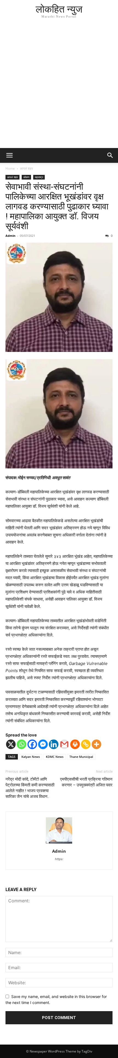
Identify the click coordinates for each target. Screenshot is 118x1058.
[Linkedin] (53, 744)
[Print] (75, 744)
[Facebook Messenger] (43, 744)
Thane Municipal (81, 757)
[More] (96, 744)
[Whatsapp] (21, 744)
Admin (10, 236)
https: (59, 859)
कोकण (26, 177)
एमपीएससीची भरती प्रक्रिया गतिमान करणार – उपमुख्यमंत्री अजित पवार (86, 782)
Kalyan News (30, 757)
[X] (11, 744)
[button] (9, 155)
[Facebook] (32, 744)
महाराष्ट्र (39, 177)
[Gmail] (64, 744)
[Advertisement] (59, 86)
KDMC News (54, 757)
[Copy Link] (86, 744)
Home (10, 168)
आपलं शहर (26, 168)
